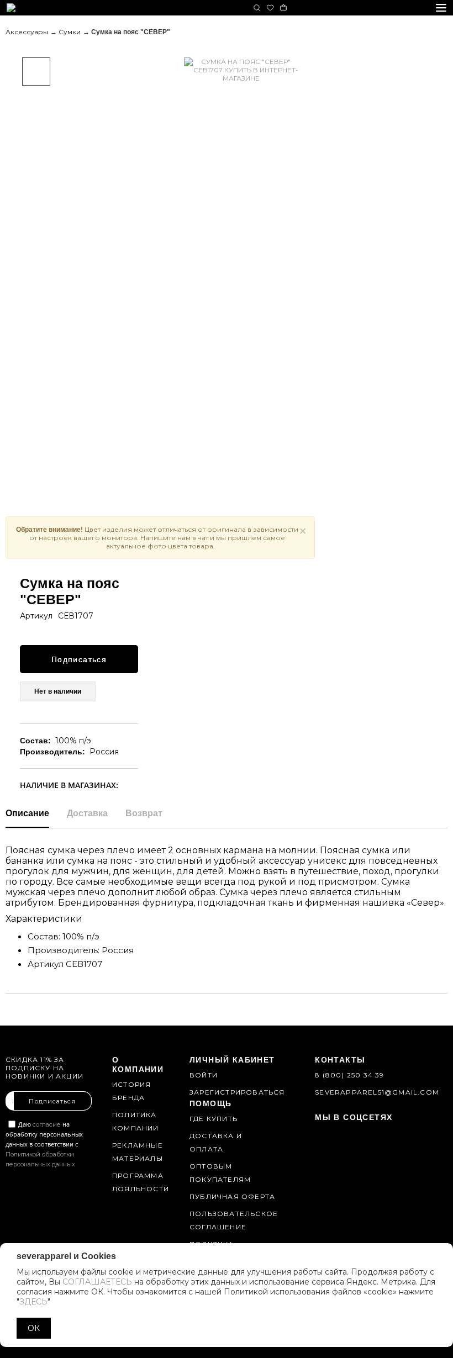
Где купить (213, 1118)
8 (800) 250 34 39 (349, 1075)
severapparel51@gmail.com (377, 1092)
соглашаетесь (97, 1282)
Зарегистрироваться (237, 1092)
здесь (33, 1302)
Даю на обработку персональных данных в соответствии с (44, 1144)
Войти (203, 1075)
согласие (47, 1124)
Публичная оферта (232, 1196)
